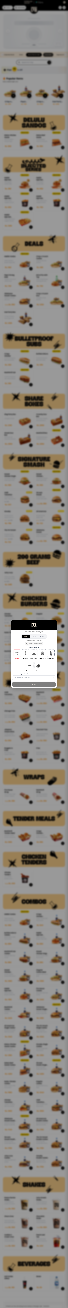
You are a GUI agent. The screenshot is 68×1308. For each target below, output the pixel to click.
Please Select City (34, 647)
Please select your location (21, 674)
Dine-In (42, 636)
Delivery (26, 636)
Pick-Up (34, 636)
